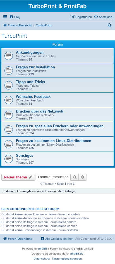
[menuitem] (14, 17)
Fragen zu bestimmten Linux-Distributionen (53, 141)
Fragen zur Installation (35, 67)
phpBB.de (76, 253)
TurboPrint (14, 36)
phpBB (42, 248)
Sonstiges (24, 155)
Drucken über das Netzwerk (39, 111)
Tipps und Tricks (30, 82)
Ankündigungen (30, 52)
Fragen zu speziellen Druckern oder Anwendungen (60, 126)
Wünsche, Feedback (33, 96)
